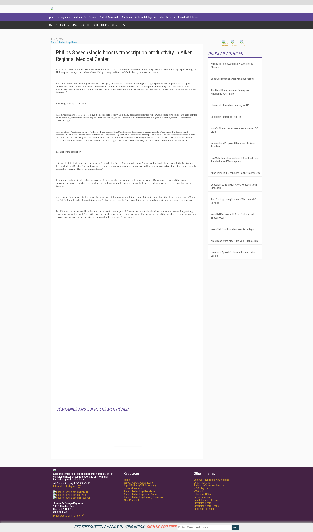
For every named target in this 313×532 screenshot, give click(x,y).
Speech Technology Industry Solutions (143, 497)
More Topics (166, 17)
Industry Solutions (188, 17)
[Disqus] (126, 266)
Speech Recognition (59, 17)
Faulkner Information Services (209, 485)
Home (51, 25)
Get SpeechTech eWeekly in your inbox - (125, 527)
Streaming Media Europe (206, 505)
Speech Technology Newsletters (140, 491)
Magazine (138, 482)
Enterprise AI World (203, 494)
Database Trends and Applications (211, 479)
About (115, 25)
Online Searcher (202, 497)
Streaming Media (202, 503)
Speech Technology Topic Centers (141, 494)
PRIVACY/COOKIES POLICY (66, 515)
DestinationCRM (202, 482)
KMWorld (198, 491)
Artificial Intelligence (145, 17)
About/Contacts (132, 500)
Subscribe (61, 25)
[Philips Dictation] (128, 432)
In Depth (84, 25)
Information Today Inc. (65, 486)
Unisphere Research (204, 508)
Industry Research (133, 488)
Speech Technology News (64, 42)
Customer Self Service (85, 17)
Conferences (100, 25)
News (74, 25)
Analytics (127, 17)
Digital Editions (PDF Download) (140, 485)
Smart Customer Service (206, 500)
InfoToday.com (201, 488)
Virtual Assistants (109, 17)
